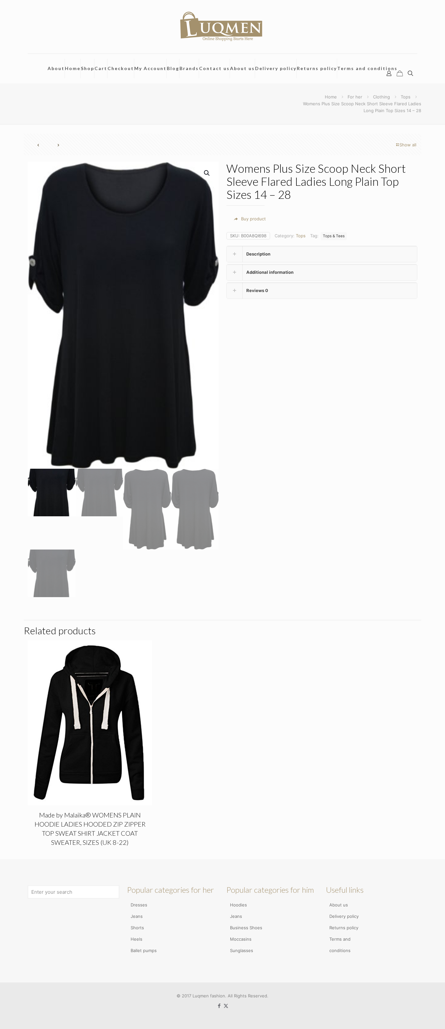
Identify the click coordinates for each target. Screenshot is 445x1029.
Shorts (137, 927)
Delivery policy (275, 68)
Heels (136, 939)
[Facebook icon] (219, 1006)
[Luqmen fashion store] (222, 26)
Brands (189, 68)
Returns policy (317, 68)
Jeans (137, 916)
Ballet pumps (144, 950)
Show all (407, 144)
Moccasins (240, 939)
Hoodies (238, 904)
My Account (150, 68)
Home (72, 68)
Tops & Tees (334, 236)
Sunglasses (241, 950)
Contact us (214, 68)
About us (242, 68)
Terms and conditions (367, 68)
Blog (173, 68)
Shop (87, 68)
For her (355, 96)
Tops (405, 96)
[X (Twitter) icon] (225, 1006)
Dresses (139, 904)
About (56, 68)
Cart (100, 68)
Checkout (121, 68)
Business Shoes (246, 927)
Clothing (381, 96)
